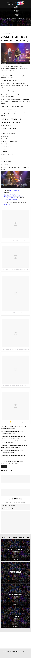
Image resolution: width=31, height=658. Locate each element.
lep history (17, 10)
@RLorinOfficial (8, 194)
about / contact (17, 16)
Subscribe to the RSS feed (8, 505)
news (17, 6)
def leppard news (8, 27)
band (17, 11)
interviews (17, 12)
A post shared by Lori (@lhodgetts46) (10, 269)
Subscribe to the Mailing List (9, 508)
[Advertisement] (15, 492)
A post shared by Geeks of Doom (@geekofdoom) (13, 312)
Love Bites (17, 95)
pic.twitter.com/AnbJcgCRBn (11, 199)
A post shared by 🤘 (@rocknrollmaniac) (11, 422)
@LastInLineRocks (14, 190)
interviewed (26, 99)
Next (29, 33)
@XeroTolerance (8, 196)
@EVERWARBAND (17, 194)
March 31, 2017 (7, 204)
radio (17, 15)
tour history (17, 7)
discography (17, 8)
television (17, 14)
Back (4, 466)
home (2, 27)
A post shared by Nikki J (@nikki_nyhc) (10, 240)
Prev (25, 33)
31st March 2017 (13, 464)
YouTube (26, 167)
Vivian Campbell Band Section (15, 461)
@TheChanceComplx (17, 196)
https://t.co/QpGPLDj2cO (10, 198)
